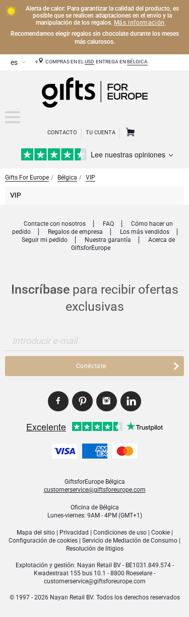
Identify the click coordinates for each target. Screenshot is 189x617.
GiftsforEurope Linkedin (130, 401)
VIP (90, 177)
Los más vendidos (144, 231)
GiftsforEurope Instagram (106, 401)
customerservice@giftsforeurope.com (95, 489)
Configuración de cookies (43, 540)
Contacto (62, 132)
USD (89, 61)
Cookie (160, 532)
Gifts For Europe (27, 177)
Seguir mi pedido (45, 239)
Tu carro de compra (129, 133)
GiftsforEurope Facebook (58, 401)
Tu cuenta (100, 132)
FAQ (108, 223)
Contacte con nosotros (55, 223)
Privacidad (74, 532)
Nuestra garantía (108, 239)
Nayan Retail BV (99, 565)
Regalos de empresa (75, 231)
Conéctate (91, 366)
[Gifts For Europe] (12, 117)
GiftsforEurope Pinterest (82, 401)
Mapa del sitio (36, 532)
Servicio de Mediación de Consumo (129, 540)
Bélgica (137, 61)
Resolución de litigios (94, 548)
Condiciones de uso (120, 532)
